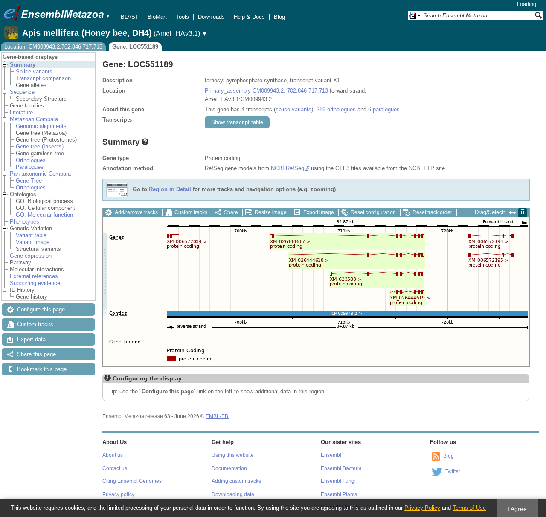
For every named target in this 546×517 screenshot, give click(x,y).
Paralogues (30, 167)
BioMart (157, 17)
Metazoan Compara (34, 119)
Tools (182, 17)
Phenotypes (24, 221)
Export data (31, 339)
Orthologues (31, 160)
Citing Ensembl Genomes (132, 481)
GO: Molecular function (44, 215)
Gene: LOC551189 (135, 47)
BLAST (130, 17)
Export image (318, 212)
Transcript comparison (43, 78)
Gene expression (31, 256)
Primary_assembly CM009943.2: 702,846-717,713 (266, 90)
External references (34, 276)
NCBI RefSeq (287, 168)
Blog (279, 17)
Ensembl (331, 455)
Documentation (229, 468)
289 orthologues (336, 109)
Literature (21, 112)
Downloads (211, 17)
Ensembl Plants (339, 494)
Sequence (22, 92)
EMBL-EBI (217, 416)
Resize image (271, 212)
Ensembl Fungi (338, 481)
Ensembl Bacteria (341, 468)
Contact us (114, 468)
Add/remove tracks (136, 212)
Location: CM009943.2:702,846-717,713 (53, 47)
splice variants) (294, 109)
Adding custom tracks (236, 481)
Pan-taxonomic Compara (40, 174)
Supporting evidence (35, 283)
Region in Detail (170, 189)
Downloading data (233, 494)
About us (112, 455)
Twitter (452, 471)
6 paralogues (384, 109)
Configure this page (41, 309)
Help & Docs (249, 17)
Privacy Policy (422, 508)
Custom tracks (35, 324)
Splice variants (34, 71)
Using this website (233, 455)
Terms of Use (469, 508)
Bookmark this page (42, 369)
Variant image (32, 242)
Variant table (31, 235)
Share (231, 212)
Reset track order (432, 212)
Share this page (36, 354)
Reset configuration (373, 212)
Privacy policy (118, 494)
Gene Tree (29, 180)
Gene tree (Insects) (40, 146)
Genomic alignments (41, 126)
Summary (22, 64)
